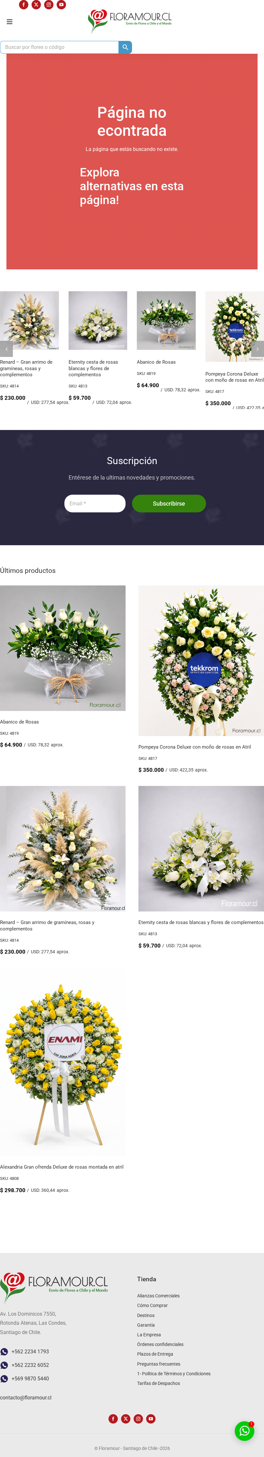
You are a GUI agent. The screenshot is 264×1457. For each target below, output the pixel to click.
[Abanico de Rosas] (63, 590)
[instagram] (48, 4)
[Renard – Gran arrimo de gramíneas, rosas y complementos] (166, 294)
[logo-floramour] (130, 12)
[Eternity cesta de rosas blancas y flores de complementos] (201, 790)
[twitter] (36, 4)
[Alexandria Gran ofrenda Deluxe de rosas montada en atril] (63, 972)
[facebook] (23, 4)
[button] (6, 349)
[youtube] (61, 4)
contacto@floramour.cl (26, 1398)
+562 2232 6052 (30, 1365)
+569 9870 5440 (30, 1379)
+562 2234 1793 (30, 1352)
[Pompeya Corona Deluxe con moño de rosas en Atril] (29, 294)
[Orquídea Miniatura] (98, 294)
